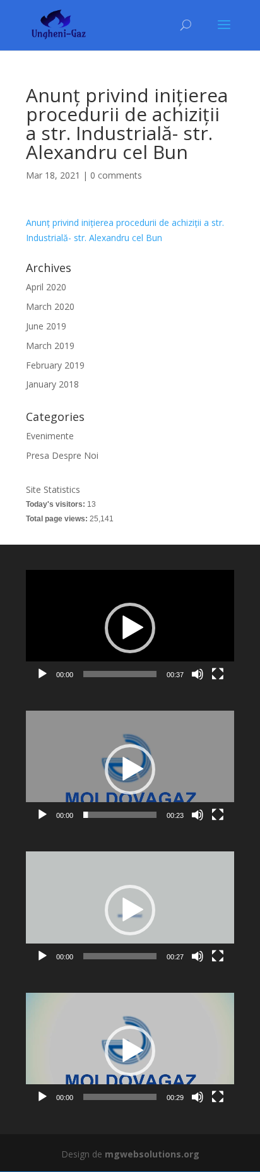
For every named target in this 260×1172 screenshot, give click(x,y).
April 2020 (46, 287)
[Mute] (197, 674)
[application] (130, 628)
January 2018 (52, 384)
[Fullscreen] (217, 674)
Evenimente (50, 436)
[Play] (42, 674)
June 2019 (46, 326)
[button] (130, 628)
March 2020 (50, 306)
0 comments (116, 175)
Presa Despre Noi (62, 455)
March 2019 (50, 346)
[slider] (120, 674)
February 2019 (55, 365)
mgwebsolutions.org (152, 1154)
